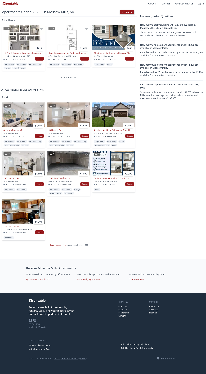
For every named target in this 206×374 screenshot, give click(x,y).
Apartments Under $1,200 (38, 279)
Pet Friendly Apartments (88, 279)
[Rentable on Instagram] (35, 321)
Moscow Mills (61, 245)
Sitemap (153, 312)
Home (52, 245)
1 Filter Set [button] (128, 12)
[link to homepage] (72, 301)
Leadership (123, 312)
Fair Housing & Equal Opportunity (137, 348)
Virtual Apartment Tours (40, 349)
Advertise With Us (184, 3)
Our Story (122, 306)
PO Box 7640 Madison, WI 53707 (37, 325)
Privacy (83, 358)
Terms (57, 358)
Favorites (165, 3)
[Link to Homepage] (10, 3)
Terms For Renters (69, 358)
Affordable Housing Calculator (135, 344)
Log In (201, 3)
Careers (152, 3)
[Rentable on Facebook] (31, 321)
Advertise (153, 309)
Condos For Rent (136, 279)
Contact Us (154, 306)
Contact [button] (39, 59)
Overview (122, 309)
